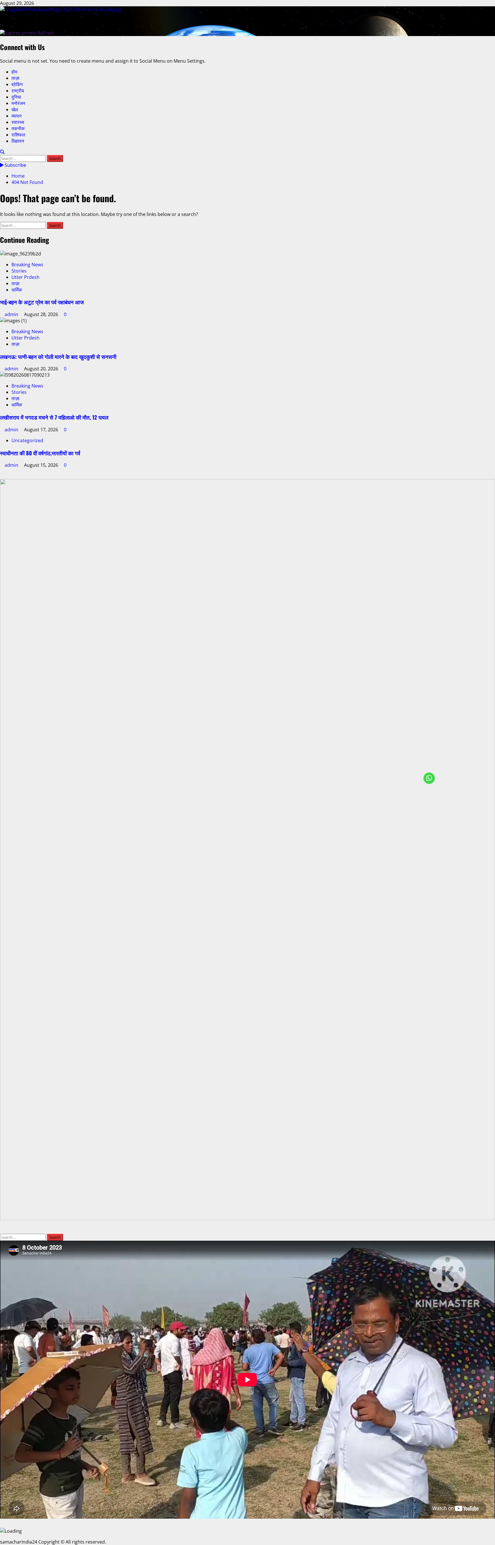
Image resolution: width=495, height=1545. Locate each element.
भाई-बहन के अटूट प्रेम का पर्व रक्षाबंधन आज (42, 302)
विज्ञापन (17, 141)
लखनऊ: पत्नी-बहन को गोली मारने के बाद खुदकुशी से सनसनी (58, 356)
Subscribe (14, 165)
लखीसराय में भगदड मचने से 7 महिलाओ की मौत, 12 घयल (54, 417)
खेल (14, 109)
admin (12, 314)
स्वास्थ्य (17, 122)
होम (14, 72)
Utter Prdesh (25, 277)
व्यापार (16, 116)
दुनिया (16, 97)
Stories (19, 271)
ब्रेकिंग (17, 84)
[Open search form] (2, 152)
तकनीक (18, 128)
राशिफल (18, 135)
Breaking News (27, 264)
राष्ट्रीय (17, 91)
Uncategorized (27, 440)
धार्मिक (16, 290)
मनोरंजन (18, 103)
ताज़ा (15, 78)
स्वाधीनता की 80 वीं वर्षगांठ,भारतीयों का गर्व (40, 453)
